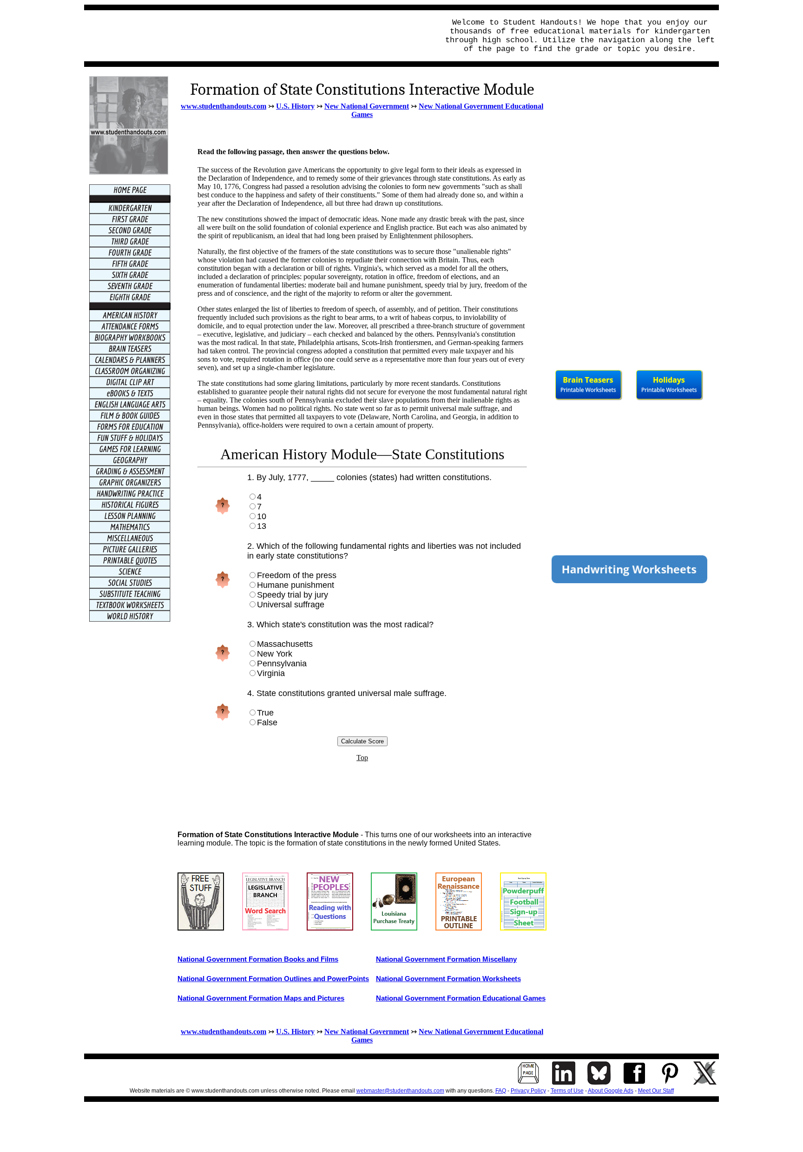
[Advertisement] (259, 36)
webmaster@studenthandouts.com (400, 1090)
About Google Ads (610, 1090)
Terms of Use (567, 1090)
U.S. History (295, 106)
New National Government (366, 106)
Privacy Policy (528, 1090)
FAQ (500, 1090)
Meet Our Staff (656, 1090)
